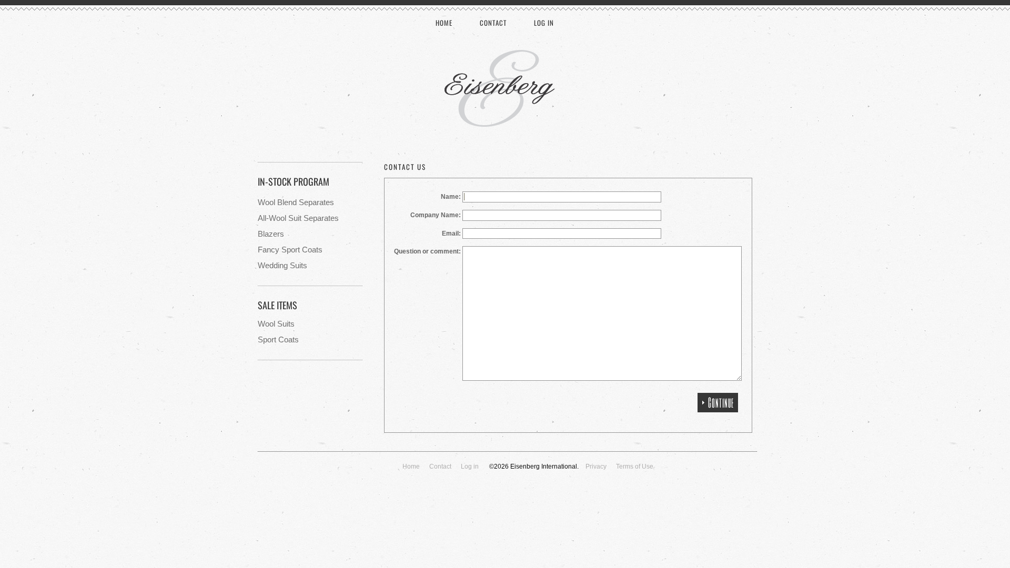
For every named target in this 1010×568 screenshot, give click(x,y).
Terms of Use (634, 466)
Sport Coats (278, 339)
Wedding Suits (282, 265)
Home (444, 22)
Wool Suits (276, 323)
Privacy (596, 466)
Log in (544, 22)
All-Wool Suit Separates (298, 218)
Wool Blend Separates (296, 202)
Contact (493, 22)
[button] (718, 402)
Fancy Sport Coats (290, 249)
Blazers (271, 233)
